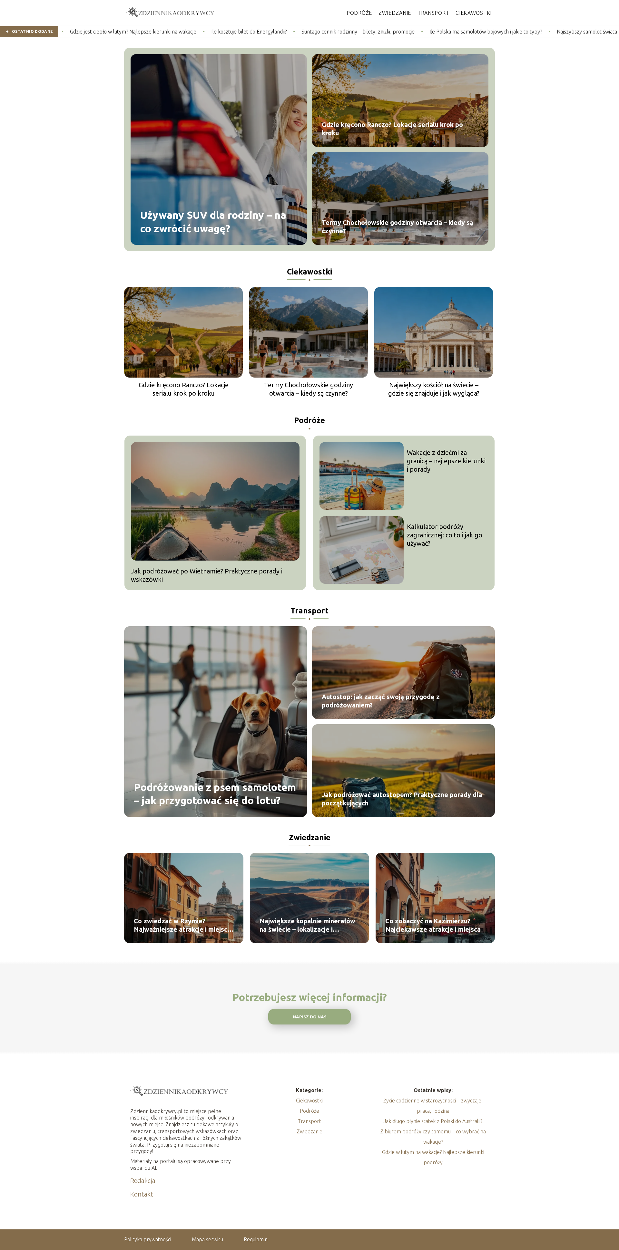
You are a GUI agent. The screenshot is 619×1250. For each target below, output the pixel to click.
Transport (433, 13)
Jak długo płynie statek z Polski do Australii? (433, 1121)
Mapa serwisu (207, 1239)
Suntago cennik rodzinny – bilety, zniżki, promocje (278, 31)
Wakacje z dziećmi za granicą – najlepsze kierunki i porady (446, 461)
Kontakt (141, 1194)
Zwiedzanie (394, 13)
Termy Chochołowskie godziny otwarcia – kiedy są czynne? (397, 227)
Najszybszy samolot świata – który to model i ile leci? (536, 31)
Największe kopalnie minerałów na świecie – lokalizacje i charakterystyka (307, 925)
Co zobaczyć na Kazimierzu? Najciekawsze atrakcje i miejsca (433, 925)
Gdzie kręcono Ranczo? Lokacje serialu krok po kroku (392, 129)
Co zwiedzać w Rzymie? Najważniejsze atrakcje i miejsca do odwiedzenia (182, 925)
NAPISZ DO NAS (310, 1016)
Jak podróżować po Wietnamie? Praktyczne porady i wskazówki (206, 575)
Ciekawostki (474, 13)
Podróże (359, 13)
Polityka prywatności (147, 1239)
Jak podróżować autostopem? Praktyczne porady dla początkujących (402, 799)
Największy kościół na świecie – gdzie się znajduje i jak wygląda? (433, 389)
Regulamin (256, 1239)
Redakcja (142, 1180)
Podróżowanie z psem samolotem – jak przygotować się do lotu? (215, 793)
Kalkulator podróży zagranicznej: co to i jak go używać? (444, 535)
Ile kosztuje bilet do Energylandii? (169, 31)
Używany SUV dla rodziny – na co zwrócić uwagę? (213, 221)
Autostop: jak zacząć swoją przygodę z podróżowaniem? (381, 701)
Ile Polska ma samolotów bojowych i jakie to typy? (406, 31)
